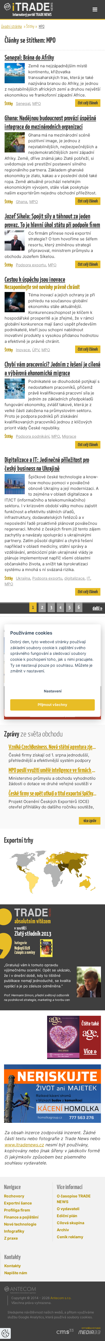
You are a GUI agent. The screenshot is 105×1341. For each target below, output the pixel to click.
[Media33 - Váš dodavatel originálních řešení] (89, 1332)
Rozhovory (14, 1196)
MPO (41, 26)
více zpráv (89, 821)
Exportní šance (18, 1203)
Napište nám (15, 1272)
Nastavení (52, 691)
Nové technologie (20, 1224)
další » (97, 608)
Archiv (63, 1229)
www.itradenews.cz (24, 1144)
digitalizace (74, 578)
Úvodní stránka (11, 26)
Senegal (23, 103)
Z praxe (11, 1238)
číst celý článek (88, 103)
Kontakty (12, 1265)
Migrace (69, 436)
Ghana (21, 201)
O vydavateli (68, 1208)
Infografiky (14, 1231)
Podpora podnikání (32, 436)
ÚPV (35, 349)
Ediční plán (67, 1215)
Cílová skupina (70, 1222)
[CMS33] (65, 1331)
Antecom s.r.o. (60, 1298)
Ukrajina (23, 578)
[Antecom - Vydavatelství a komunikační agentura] (20, 1290)
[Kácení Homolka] (52, 1093)
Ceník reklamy (70, 1236)
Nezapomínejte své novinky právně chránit (42, 283)
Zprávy (33, 734)
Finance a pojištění (21, 1217)
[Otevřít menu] (95, 10)
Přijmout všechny (52, 705)
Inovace (23, 349)
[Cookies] (5, 1333)
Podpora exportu (31, 265)
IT (88, 578)
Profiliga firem (17, 1210)
